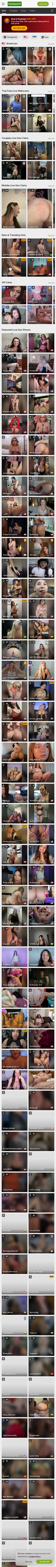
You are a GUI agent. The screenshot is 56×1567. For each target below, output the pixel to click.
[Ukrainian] (34, 37)
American (11, 43)
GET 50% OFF (19, 28)
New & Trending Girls (14, 235)
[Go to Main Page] (17, 4)
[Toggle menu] (3, 4)
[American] (25, 37)
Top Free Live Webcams (15, 90)
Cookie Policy (34, 1556)
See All (51, 44)
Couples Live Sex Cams (15, 138)
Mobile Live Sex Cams (14, 185)
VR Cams (7, 282)
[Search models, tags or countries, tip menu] (52, 11)
